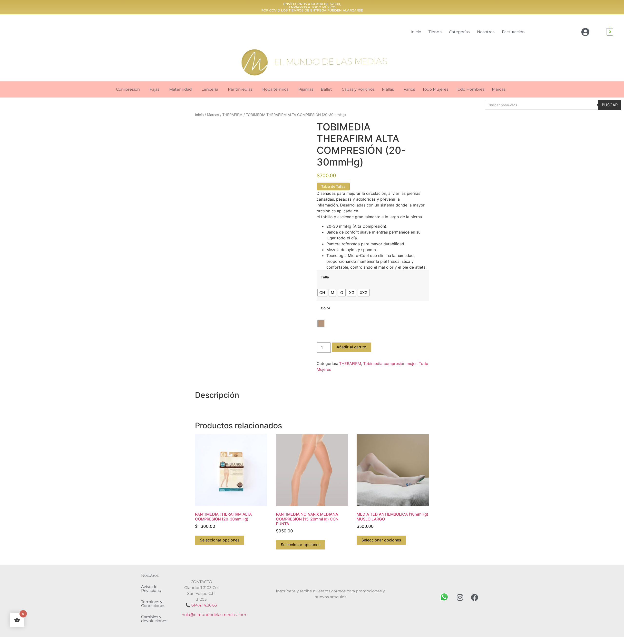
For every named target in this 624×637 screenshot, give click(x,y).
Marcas (499, 89)
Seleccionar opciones (219, 540)
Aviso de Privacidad (151, 588)
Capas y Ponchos (358, 89)
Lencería (210, 89)
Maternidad (180, 89)
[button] (129, 89)
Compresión (128, 89)
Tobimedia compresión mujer (390, 363)
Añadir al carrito (351, 346)
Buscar (610, 104)
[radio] (322, 292)
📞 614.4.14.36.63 (201, 605)
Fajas (154, 89)
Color (325, 308)
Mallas (388, 89)
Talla (325, 277)
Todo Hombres (470, 89)
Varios (409, 89)
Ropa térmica (275, 89)
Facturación (513, 31)
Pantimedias (240, 89)
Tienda (435, 31)
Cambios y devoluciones (154, 619)
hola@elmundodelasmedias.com (214, 614)
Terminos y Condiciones (153, 603)
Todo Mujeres (435, 89)
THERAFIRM (232, 115)
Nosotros (486, 31)
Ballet (326, 89)
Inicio (416, 31)
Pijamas (305, 89)
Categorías (459, 31)
